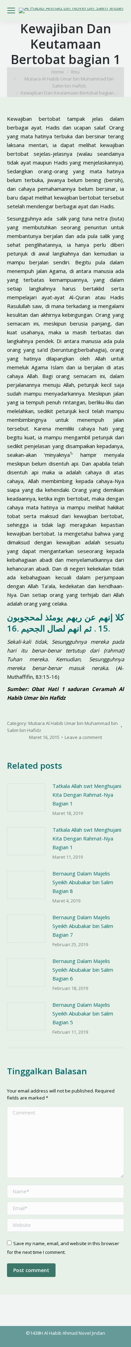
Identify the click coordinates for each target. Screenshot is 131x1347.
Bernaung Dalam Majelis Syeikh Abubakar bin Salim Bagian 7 (82, 926)
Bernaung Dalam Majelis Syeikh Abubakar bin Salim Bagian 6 (82, 969)
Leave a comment (83, 737)
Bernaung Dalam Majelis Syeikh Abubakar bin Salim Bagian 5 (82, 1013)
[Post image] (26, 797)
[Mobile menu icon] (11, 10)
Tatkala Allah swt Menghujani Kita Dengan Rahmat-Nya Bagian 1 (86, 794)
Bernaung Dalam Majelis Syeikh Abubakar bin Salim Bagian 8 (82, 882)
